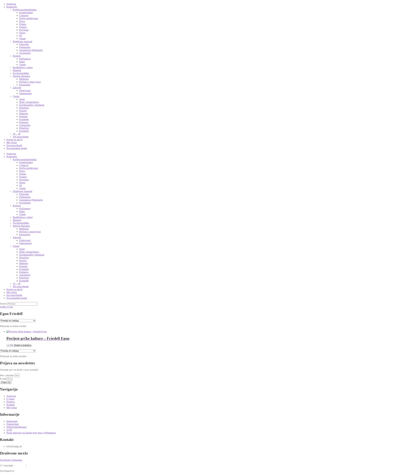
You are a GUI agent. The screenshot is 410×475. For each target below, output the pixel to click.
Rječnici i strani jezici (30, 82)
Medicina (24, 79)
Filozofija (24, 44)
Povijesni (24, 30)
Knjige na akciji (14, 139)
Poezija (23, 110)
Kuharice (24, 122)
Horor (22, 32)
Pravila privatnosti (36, 465)
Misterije (23, 113)
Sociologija (25, 53)
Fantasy (23, 27)
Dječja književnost (28, 18)
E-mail (3, 378)
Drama (22, 24)
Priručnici (24, 107)
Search (3, 303)
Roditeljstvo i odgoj (23, 67)
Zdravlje (17, 87)
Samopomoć (25, 93)
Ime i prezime (7, 375)
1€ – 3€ (16, 133)
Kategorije (11, 6)
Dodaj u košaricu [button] (22, 345)
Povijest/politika (21, 73)
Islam (22, 61)
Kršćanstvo (25, 58)
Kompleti (24, 119)
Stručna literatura (21, 76)
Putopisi (23, 116)
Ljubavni (23, 15)
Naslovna (11, 4)
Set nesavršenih (21, 136)
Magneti (17, 70)
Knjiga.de (20, 465)
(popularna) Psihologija (31, 50)
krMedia (19, 471)
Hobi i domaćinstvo (29, 102)
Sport (22, 99)
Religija (17, 56)
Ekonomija (24, 84)
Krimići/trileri (26, 12)
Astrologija (24, 125)
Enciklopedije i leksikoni (31, 105)
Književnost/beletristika (25, 9)
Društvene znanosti (22, 41)
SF (20, 35)
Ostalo (22, 38)
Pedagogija (24, 47)
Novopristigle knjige (16, 148)
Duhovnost (24, 90)
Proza (22, 21)
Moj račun (11, 142)
